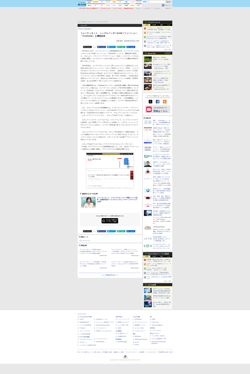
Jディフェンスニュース (141, 322)
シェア (102, 47)
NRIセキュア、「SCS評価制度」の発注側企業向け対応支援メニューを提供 (162, 190)
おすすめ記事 (152, 285)
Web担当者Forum (84, 322)
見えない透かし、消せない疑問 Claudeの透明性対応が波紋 (162, 304)
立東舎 (119, 328)
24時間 (154, 25)
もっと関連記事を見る (109, 275)
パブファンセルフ (156, 330)
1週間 (161, 25)
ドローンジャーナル (85, 331)
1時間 (146, 25)
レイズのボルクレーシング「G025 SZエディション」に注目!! (162, 73)
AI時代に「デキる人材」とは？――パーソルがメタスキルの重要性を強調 (162, 164)
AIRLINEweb (138, 319)
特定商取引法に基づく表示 (166, 352)
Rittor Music (119, 316)
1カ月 (168, 25)
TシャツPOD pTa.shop (158, 336)
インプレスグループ (151, 352)
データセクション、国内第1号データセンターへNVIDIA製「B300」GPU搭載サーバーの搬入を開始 (159, 29)
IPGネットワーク (154, 333)
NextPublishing (100, 341)
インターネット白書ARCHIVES (88, 345)
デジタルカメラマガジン (86, 339)
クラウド (138, 8)
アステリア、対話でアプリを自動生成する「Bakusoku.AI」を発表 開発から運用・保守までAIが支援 (159, 42)
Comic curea (155, 322)
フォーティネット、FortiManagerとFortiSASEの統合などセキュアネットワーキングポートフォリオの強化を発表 (93, 251)
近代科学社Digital (122, 341)
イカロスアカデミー (140, 331)
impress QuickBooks (157, 325)
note (122, 47)
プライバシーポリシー (131, 352)
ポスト (88, 47)
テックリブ (136, 342)
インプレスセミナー (101, 328)
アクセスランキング (154, 22)
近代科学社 (119, 339)
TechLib (137, 344)
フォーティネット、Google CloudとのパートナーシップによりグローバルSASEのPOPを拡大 (124, 264)
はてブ (112, 47)
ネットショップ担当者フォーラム (105, 322)
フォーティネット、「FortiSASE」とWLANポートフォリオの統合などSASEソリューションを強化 (93, 264)
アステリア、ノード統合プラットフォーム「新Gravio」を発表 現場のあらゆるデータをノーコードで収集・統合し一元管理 (159, 47)
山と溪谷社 (119, 331)
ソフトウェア (156, 8)
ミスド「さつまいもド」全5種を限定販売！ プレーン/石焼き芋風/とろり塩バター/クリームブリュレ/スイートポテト (159, 274)
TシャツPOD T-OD (123, 325)
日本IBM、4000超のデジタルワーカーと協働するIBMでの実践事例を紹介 (162, 213)
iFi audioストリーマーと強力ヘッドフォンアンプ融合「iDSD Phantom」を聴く (162, 66)
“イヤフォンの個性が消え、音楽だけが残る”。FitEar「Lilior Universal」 (161, 80)
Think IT (82, 319)
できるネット (83, 342)
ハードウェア (146, 8)
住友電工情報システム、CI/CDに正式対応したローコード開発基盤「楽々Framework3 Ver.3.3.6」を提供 (162, 240)
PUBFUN (152, 328)
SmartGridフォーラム (101, 319)
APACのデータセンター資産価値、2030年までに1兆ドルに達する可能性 (162, 231)
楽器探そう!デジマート (124, 322)
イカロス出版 (136, 316)
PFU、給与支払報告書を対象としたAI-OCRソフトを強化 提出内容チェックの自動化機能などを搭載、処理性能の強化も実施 (162, 207)
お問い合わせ (97, 352)
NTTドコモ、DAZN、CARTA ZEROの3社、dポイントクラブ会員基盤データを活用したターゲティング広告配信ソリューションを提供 (162, 173)
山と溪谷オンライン (123, 333)
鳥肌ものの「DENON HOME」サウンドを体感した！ (161, 59)
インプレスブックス (101, 338)
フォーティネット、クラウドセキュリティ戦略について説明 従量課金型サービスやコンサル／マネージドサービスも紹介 (117, 199)
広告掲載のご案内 (107, 352)
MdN (134, 334)
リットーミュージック (123, 319)
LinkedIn (132, 47)
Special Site (152, 53)
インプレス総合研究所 (85, 325)
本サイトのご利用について (84, 352)
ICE (151, 316)
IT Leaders (82, 328)
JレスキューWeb (139, 328)
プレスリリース (84, 240)
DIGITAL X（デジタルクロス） (104, 331)
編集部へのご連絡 (118, 352)
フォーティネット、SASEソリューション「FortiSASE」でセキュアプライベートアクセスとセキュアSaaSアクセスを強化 (124, 251)
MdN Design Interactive (141, 339)
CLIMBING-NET (122, 336)
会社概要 (141, 352)
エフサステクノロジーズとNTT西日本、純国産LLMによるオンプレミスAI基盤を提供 (162, 156)
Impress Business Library (103, 325)
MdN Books (138, 336)
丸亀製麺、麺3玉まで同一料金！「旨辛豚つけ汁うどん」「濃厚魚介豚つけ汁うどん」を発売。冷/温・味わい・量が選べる (159, 261)
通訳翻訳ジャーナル (140, 325)
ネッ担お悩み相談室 (85, 334)
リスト (94, 47)
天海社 (153, 319)
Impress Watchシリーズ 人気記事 (158, 254)
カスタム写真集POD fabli (159, 338)
